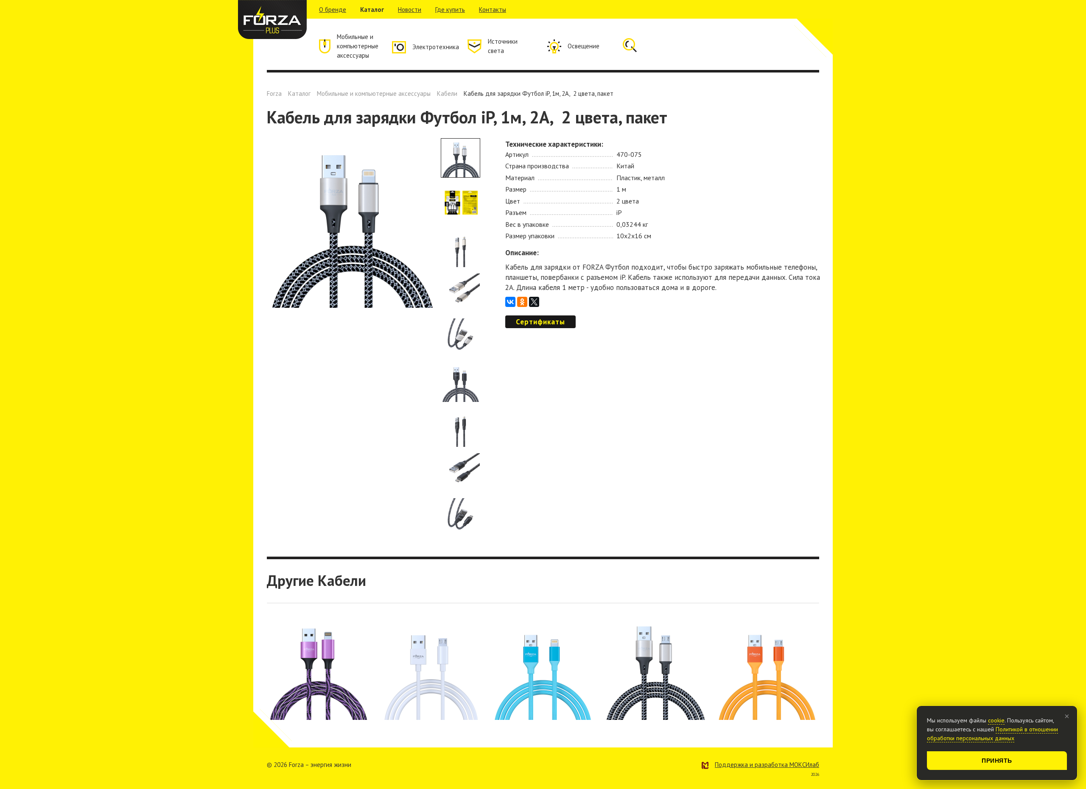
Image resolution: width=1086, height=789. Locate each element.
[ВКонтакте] (510, 302)
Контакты (492, 10)
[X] (534, 302)
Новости (409, 10)
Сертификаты (540, 321)
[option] (352, 223)
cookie (996, 720)
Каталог (372, 10)
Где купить (450, 10)
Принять (997, 760)
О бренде (332, 10)
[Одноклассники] (522, 302)
